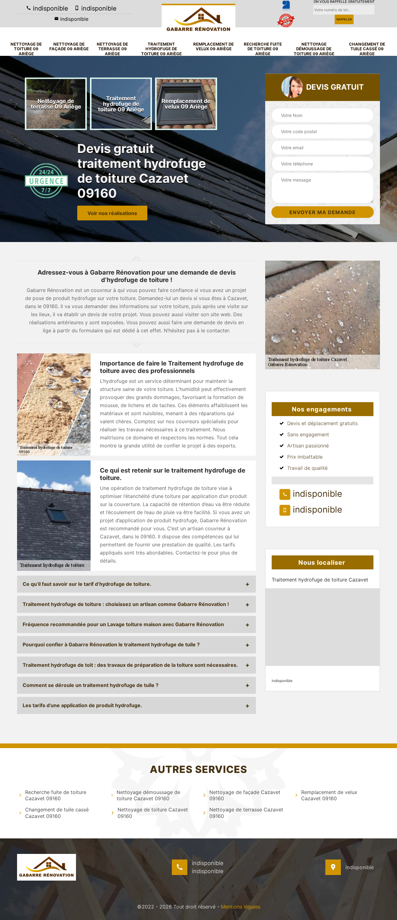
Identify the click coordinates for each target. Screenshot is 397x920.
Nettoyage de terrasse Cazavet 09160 (246, 812)
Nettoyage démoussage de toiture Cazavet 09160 (148, 795)
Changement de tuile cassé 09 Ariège (367, 49)
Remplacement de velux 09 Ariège (213, 47)
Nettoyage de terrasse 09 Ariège (112, 49)
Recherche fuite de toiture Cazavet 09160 (55, 795)
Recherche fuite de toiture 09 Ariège (263, 49)
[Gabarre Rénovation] (198, 19)
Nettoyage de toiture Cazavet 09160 (153, 812)
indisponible (49, 8)
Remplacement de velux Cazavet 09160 (329, 795)
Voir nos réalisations (112, 213)
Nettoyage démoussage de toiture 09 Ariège (314, 49)
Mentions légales (240, 907)
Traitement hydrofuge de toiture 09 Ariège (161, 49)
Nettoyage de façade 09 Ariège (69, 47)
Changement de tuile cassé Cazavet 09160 (57, 812)
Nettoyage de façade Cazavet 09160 (244, 795)
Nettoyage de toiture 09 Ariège (26, 49)
